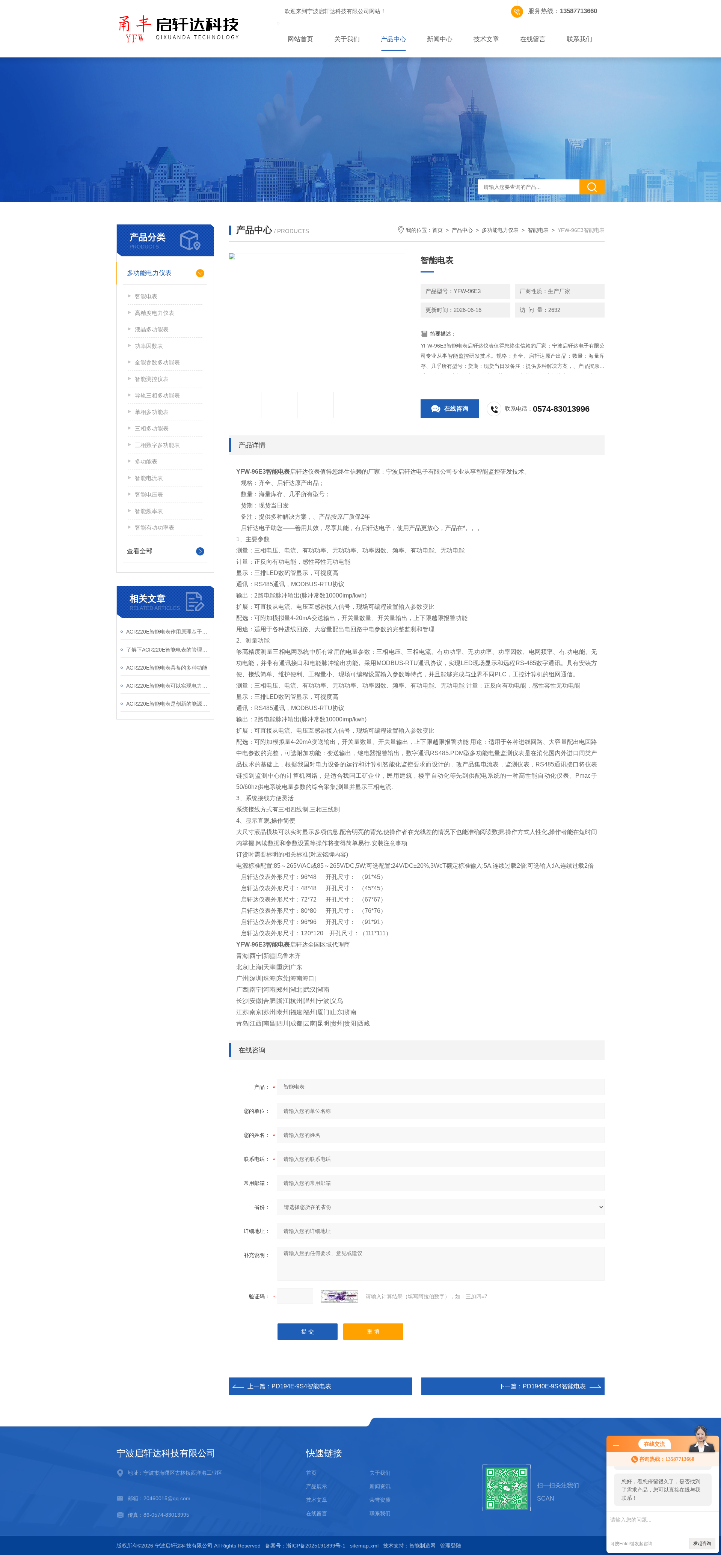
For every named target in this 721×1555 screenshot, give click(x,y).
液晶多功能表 (152, 329)
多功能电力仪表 (149, 273)
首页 (437, 230)
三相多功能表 (152, 428)
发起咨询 (702, 1543)
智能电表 (146, 296)
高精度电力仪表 (154, 313)
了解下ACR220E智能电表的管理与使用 (168, 650)
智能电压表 (149, 494)
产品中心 (393, 39)
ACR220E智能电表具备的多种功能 (166, 668)
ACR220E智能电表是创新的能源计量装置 (168, 704)
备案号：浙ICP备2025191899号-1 (305, 1546)
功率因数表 (149, 346)
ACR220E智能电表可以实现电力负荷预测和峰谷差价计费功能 (168, 686)
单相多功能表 (152, 412)
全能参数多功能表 (157, 362)
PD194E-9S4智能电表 (301, 1386)
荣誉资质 (380, 1500)
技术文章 (486, 39)
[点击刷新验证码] (339, 1296)
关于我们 (347, 39)
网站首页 (300, 39)
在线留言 (533, 39)
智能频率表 (149, 511)
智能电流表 (149, 478)
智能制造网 (422, 1546)
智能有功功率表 (154, 527)
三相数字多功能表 (157, 445)
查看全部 (139, 551)
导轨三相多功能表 (157, 395)
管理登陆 (450, 1546)
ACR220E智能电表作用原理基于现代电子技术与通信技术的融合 (168, 632)
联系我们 (579, 39)
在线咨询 (456, 408)
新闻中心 (440, 39)
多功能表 (146, 461)
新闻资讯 (380, 1486)
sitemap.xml (364, 1546)
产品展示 (316, 1486)
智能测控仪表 (152, 379)
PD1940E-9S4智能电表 (554, 1386)
